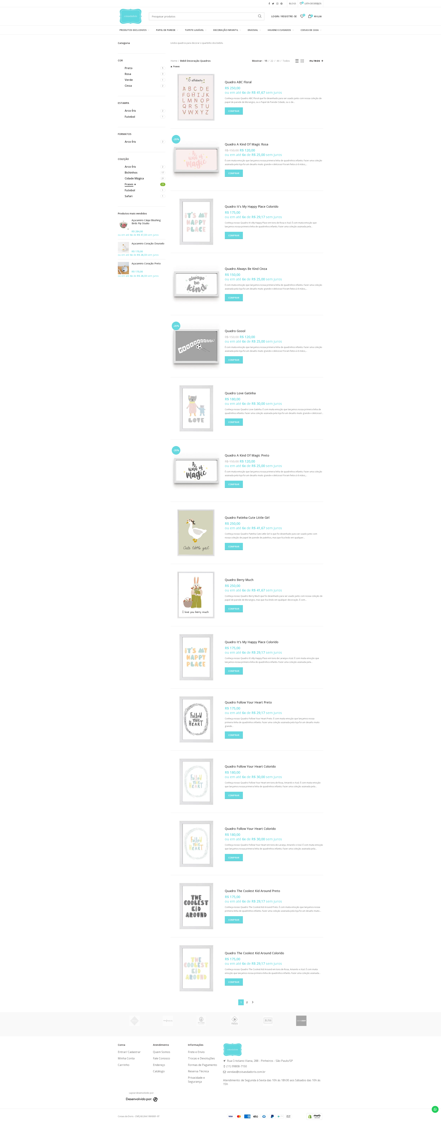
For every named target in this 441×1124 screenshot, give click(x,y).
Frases (176, 66)
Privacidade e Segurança (196, 1079)
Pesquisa (259, 16)
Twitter (273, 3)
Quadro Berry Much (239, 580)
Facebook (269, 3)
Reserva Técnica (198, 1071)
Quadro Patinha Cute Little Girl (247, 518)
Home (174, 60)
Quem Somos (161, 1052)
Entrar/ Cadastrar (129, 1052)
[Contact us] (435, 1109)
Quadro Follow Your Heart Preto (248, 702)
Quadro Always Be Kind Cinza (246, 269)
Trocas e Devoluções (201, 1058)
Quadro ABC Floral (238, 82)
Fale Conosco (161, 1058)
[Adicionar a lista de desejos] (219, 85)
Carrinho (123, 1065)
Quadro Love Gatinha (240, 393)
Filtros (315, 60)
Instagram (277, 3)
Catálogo (159, 1071)
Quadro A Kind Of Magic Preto (247, 455)
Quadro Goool (235, 331)
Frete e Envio (196, 1052)
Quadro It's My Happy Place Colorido (251, 207)
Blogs (292, 3)
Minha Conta (126, 1058)
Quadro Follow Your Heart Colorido (250, 766)
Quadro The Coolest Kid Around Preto (252, 891)
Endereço (159, 1065)
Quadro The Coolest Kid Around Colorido (254, 953)
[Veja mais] (219, 77)
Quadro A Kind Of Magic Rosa (246, 144)
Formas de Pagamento (202, 1065)
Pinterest (281, 3)
